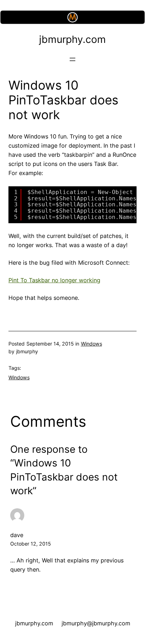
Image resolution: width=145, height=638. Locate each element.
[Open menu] (72, 59)
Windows (91, 344)
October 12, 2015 (30, 544)
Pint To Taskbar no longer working (54, 280)
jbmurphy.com (72, 39)
